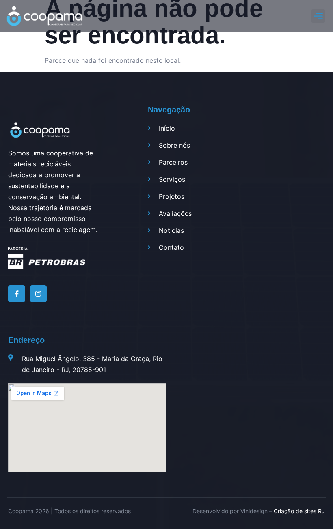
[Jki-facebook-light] (16, 293)
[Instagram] (38, 293)
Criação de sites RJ (299, 510)
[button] (318, 16)
